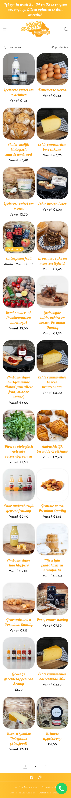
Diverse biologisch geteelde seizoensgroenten (18, 451)
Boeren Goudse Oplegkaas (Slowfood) (19, 738)
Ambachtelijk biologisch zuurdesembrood (18, 149)
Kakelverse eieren (52, 89)
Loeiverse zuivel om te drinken (19, 92)
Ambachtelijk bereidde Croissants (52, 449)
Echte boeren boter (52, 203)
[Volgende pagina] (46, 766)
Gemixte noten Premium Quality (52, 508)
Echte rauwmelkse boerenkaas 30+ (52, 676)
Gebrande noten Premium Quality (19, 622)
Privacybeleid (49, 787)
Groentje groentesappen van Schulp (19, 679)
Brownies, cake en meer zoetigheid (52, 261)
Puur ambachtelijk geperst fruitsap (19, 508)
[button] (5, 29)
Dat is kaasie (30, 787)
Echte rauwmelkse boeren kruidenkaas (52, 382)
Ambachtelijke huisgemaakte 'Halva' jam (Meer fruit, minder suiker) (18, 387)
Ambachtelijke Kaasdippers (18, 562)
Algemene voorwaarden (22, 793)
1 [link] (25, 766)
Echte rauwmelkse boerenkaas (52, 147)
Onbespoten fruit (19, 258)
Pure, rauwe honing (52, 619)
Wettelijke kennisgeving (51, 793)
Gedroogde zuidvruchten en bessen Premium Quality (52, 320)
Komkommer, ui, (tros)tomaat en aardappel (18, 317)
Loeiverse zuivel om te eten (19, 206)
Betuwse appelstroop (52, 736)
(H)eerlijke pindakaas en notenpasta (52, 565)
